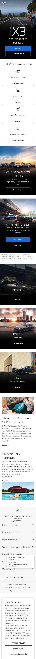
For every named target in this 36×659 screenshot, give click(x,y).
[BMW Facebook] (18, 577)
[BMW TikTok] (14, 577)
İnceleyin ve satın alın (11, 532)
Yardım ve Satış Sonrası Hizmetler (16, 547)
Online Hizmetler (9, 569)
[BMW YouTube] (6, 577)
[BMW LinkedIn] (22, 577)
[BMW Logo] (4, 3)
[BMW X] (25, 577)
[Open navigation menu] (31, 3)
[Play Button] (32, 10)
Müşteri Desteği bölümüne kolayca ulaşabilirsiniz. (17, 565)
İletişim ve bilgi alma (10, 525)
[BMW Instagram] (10, 577)
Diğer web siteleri (9, 539)
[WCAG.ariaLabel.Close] (31, 557)
